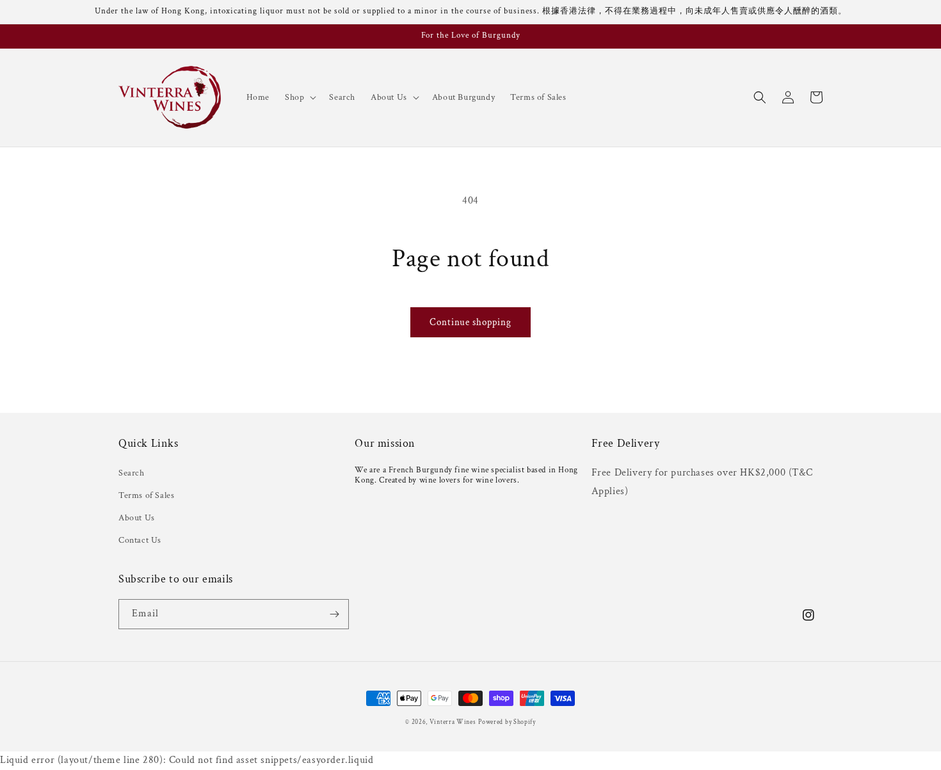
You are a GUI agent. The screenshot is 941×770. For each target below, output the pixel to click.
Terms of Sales (146, 495)
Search (131, 473)
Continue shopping (470, 322)
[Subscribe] (334, 614)
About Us (136, 518)
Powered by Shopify (507, 722)
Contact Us (139, 540)
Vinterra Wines (453, 722)
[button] (299, 97)
